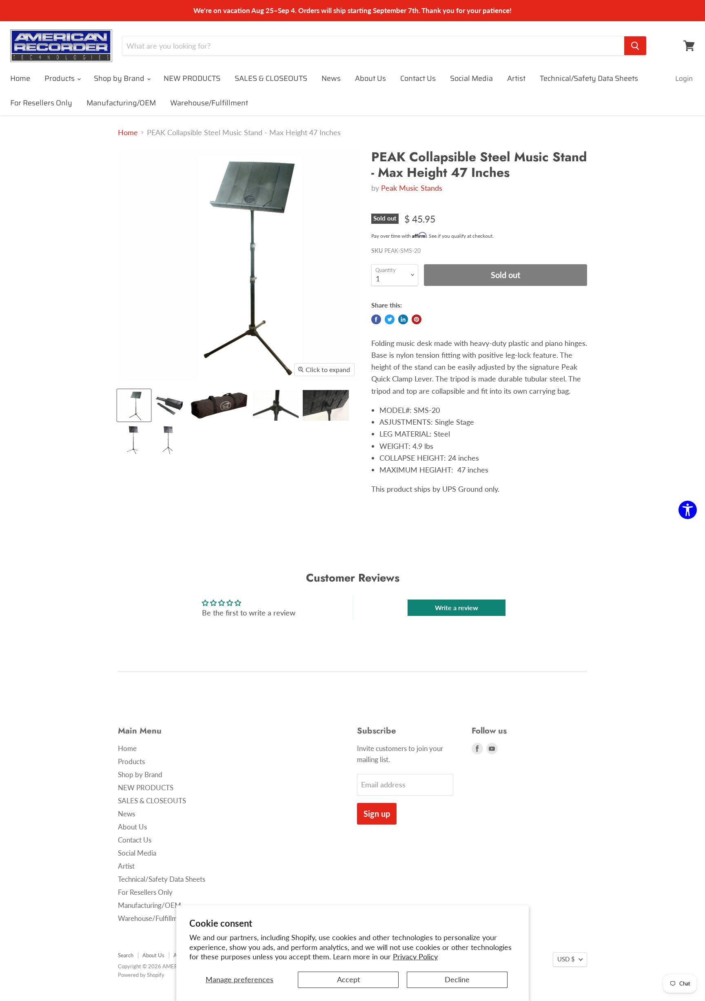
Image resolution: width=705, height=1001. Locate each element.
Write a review (456, 607)
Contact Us (418, 78)
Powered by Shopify (141, 975)
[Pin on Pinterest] (416, 319)
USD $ (566, 959)
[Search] (635, 45)
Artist (516, 78)
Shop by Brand (120, 78)
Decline (457, 979)
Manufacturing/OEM (121, 103)
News (331, 78)
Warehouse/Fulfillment (209, 103)
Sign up (377, 813)
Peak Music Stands (411, 187)
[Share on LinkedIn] (403, 319)
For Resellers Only (41, 103)
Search (125, 955)
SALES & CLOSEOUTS (271, 78)
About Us (370, 78)
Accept (348, 979)
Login (684, 78)
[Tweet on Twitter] (390, 319)
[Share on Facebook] (376, 319)
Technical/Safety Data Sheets (589, 78)
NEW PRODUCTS (192, 78)
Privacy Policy (415, 956)
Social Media (471, 78)
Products (60, 78)
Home (20, 78)
